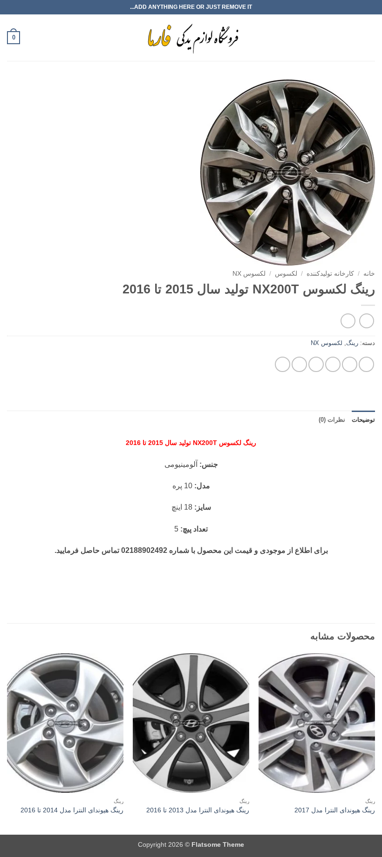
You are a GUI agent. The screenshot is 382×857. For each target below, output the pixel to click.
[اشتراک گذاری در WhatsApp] (366, 364)
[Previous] (375, 743)
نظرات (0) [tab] (332, 419)
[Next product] (366, 320)
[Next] (7, 743)
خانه (369, 273)
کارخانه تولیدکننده (330, 273)
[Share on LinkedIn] (282, 364)
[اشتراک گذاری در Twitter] (333, 364)
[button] (369, 37)
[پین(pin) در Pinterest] (299, 364)
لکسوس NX (249, 273)
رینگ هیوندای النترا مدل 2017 (334, 810)
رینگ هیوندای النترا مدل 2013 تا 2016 (197, 810)
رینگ (352, 342)
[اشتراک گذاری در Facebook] (349, 364)
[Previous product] (348, 320)
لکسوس (286, 273)
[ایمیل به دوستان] (316, 364)
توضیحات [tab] (363, 419)
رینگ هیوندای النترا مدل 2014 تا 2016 (71, 810)
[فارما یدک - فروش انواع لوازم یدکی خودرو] (191, 37)
